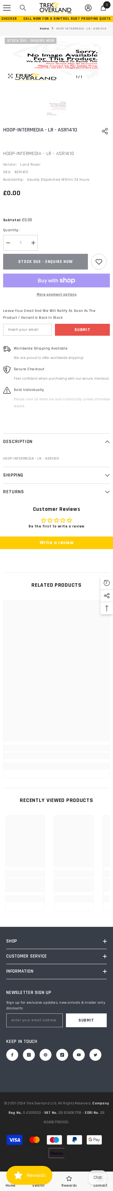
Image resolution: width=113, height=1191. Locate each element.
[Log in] (88, 8)
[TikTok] (62, 1055)
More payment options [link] (57, 294)
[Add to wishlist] (99, 262)
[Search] (23, 8)
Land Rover (30, 164)
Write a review (57, 542)
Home (44, 28)
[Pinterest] (45, 1055)
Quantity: (11, 230)
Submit (82, 330)
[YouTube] (79, 1055)
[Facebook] (12, 1055)
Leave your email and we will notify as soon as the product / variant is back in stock (49, 314)
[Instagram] (29, 1055)
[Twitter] (95, 1055)
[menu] (7, 8)
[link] (56, 755)
